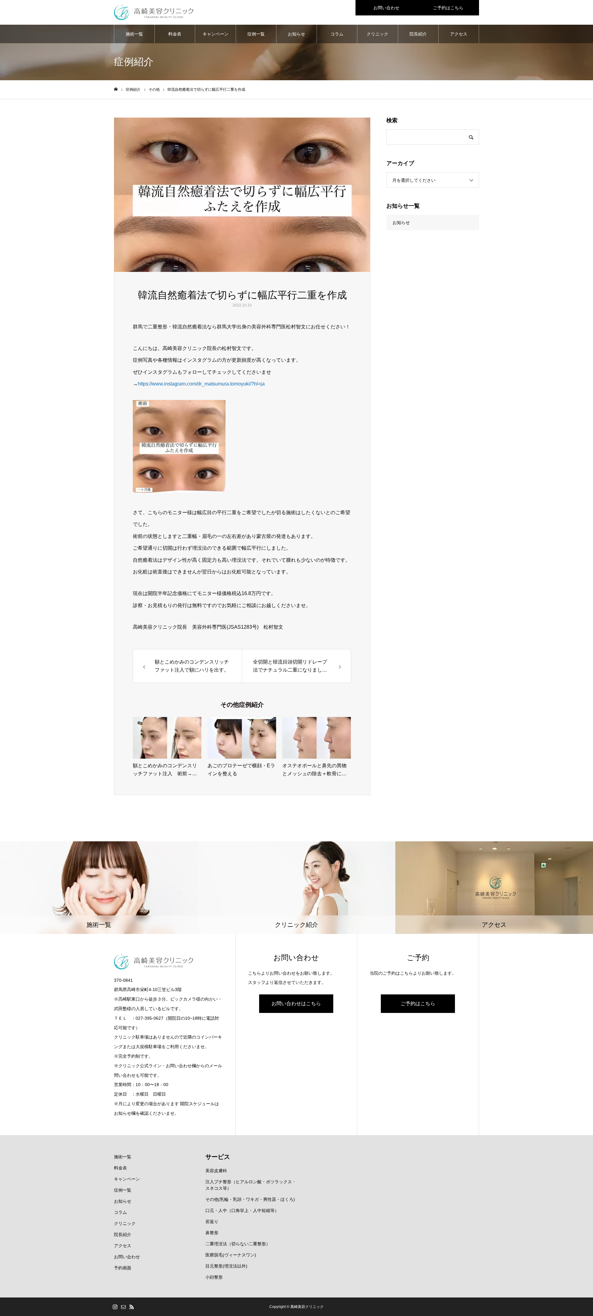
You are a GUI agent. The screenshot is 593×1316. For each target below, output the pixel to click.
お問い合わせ (386, 7)
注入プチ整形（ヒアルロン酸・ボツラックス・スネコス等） (250, 1185)
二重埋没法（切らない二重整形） (237, 1243)
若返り (211, 1221)
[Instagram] (115, 1307)
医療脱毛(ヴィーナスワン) (230, 1254)
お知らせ (296, 33)
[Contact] (123, 1307)
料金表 (174, 33)
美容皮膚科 (216, 1170)
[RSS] (131, 1307)
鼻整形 (211, 1232)
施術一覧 (134, 33)
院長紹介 (418, 33)
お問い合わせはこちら (296, 1003)
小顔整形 (214, 1277)
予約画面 (122, 1267)
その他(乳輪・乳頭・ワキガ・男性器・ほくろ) (250, 1199)
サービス (217, 1156)
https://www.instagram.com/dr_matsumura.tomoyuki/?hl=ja (201, 383)
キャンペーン (216, 33)
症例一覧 (256, 33)
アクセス (458, 33)
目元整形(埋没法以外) (226, 1266)
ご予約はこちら (448, 7)
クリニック (377, 33)
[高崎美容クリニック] (153, 12)
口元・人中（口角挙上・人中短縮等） (242, 1210)
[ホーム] (116, 89)
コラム (336, 33)
